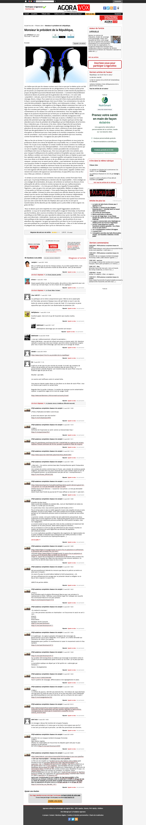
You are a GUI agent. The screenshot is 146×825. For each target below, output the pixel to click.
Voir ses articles (93, 57)
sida (81, 780)
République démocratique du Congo (42, 767)
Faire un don (90, 14)
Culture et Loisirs (59, 14)
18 (77, 762)
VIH (78, 780)
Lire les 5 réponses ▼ (46, 274)
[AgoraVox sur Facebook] (104, 9)
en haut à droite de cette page (70, 795)
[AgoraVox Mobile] (118, 9)
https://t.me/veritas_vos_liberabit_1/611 (44, 784)
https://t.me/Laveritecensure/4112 (42, 645)
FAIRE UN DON (55, 801)
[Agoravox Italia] (31, 1)
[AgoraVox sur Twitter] (108, 9)
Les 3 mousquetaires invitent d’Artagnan (105, 229)
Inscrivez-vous (29, 9)
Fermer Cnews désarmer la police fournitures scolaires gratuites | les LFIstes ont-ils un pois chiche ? (106, 226)
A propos (45, 815)
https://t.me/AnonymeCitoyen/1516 (42, 600)
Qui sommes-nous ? (76, 14)
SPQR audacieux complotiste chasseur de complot (47, 408)
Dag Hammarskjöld (68, 762)
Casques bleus (35, 770)
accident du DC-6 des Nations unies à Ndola (63, 761)
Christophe (102, 171)
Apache (80, 808)
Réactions (55, 37)
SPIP (76, 808)
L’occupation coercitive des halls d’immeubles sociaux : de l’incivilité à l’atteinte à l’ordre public (106, 234)
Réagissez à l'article (77, 258)
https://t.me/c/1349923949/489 (41, 677)
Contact (51, 815)
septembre (34, 764)
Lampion (34, 262)
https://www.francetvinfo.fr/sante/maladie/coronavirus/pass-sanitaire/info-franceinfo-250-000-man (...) (108, 280)
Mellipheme (35, 312)
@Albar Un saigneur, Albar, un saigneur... (102, 274)
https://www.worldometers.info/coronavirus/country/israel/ (50, 395)
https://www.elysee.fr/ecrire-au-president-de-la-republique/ (50, 355)
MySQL (94, 808)
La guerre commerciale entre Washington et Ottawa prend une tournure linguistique (106, 221)
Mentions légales (60, 815)
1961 (40, 764)
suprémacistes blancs (62, 773)
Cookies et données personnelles (77, 815)
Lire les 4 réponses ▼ (45, 290)
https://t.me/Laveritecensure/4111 (42, 625)
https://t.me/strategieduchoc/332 (41, 697)
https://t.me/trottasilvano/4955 (41, 418)
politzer (101, 179)
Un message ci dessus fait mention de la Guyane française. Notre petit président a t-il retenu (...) (104, 262)
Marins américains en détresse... (102, 214)
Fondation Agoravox (79, 812)
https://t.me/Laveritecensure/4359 (49, 746)
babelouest (40, 325)
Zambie (64, 764)
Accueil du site (28, 25)
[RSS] (111, 9)
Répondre (64, 272)
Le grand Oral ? (97, 231)
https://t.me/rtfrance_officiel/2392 (42, 474)
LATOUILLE (30, 35)
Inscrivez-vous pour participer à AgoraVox (104, 64)
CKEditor (100, 808)
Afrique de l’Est (76, 782)
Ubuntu (86, 808)
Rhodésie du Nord (50, 764)
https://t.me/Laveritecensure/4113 (42, 655)
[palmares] (102, 196)
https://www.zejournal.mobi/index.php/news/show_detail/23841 (51, 455)
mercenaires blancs (37, 769)
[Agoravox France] (29, 1)
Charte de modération (96, 815)
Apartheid (41, 775)
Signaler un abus (72, 272)
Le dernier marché (95, 77)
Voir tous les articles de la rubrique (105, 182)
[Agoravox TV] (33, 1)
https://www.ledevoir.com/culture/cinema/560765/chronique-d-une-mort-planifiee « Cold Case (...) (108, 249)
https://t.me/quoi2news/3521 (40, 432)
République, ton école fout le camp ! (101, 75)
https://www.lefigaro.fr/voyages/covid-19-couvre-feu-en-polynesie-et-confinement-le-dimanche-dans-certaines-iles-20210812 (57, 550)
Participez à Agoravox (34, 7)
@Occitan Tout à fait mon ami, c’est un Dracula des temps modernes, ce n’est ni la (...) (103, 269)
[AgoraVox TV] (114, 9)
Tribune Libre (46, 14)
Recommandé (70, 37)
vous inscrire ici (69, 797)
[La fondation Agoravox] (111, 24)
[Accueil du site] (74, 12)
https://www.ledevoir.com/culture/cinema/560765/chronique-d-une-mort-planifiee (57, 756)
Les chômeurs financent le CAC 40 (100, 174)
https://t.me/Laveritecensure (40, 623)
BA (32, 362)
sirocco (33, 279)
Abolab (33, 351)
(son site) (36, 35)
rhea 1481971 (35, 295)
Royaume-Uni (53, 775)
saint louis (34, 719)
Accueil (26, 14)
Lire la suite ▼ (36, 540)
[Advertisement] (59, 19)
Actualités (34, 14)
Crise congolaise (52, 765)
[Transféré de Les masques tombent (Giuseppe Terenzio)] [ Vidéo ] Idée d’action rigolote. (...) (103, 256)
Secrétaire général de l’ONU (53, 762)
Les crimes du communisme (101, 212)
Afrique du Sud (79, 779)
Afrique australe (62, 782)
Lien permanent (80, 272)
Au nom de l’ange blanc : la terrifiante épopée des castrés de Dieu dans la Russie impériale (105, 217)
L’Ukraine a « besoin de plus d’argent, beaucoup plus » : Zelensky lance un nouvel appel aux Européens (106, 209)
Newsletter (118, 14)
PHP (90, 808)
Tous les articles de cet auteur (98, 88)
